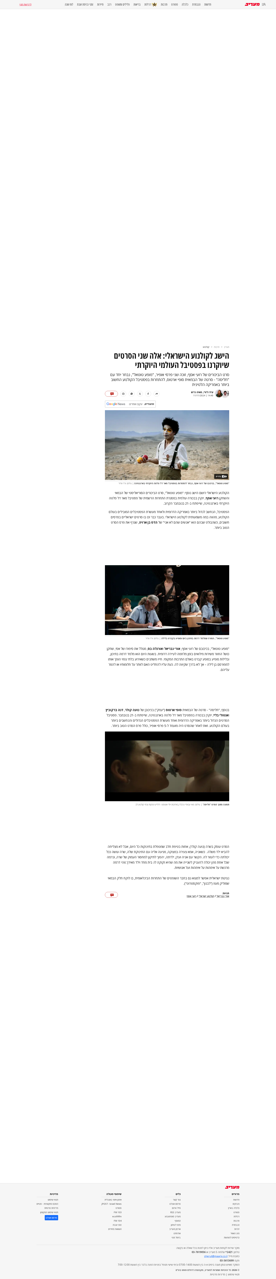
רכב (109, 4)
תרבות (164, 4)
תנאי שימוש (53, 1199)
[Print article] (123, 394)
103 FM (118, 1212)
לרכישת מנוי (25, 4)
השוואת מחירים (115, 1229)
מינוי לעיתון (176, 1224)
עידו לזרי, (207, 392)
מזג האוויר (234, 1233)
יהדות (236, 1229)
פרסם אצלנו (175, 1203)
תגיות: (225, 893)
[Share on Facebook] (148, 394)
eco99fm (117, 1216)
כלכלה (185, 4)
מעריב (226, 346)
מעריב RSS (175, 1212)
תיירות (100, 4)
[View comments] (111, 394)
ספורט (174, 4)
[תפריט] (264, 4)
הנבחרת (196, 4)
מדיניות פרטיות (51, 1207)
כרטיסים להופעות (231, 1237)
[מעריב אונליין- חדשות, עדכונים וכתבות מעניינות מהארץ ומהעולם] (252, 4)
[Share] (156, 394)
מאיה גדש (196, 392)
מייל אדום (176, 1207)
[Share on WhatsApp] (131, 394)
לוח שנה (69, 4)
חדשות (207, 4)
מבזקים (236, 1203)
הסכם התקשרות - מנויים (47, 1203)
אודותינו (177, 1233)
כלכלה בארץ (233, 1207)
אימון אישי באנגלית (113, 1199)
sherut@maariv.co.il (215, 1256)
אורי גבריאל (222, 896)
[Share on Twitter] (140, 394)
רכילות (147, 4)
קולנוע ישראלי (206, 896)
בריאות (137, 4)
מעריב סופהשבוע (173, 1216)
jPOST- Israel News (111, 1203)
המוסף (178, 1220)
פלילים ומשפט (122, 4)
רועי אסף (191, 896)
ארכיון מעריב (175, 1229)
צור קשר (177, 1199)
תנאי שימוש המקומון (49, 1212)
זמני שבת (117, 1224)
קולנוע (206, 346)
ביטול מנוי (176, 1237)
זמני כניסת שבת (85, 4)
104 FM (118, 1220)
